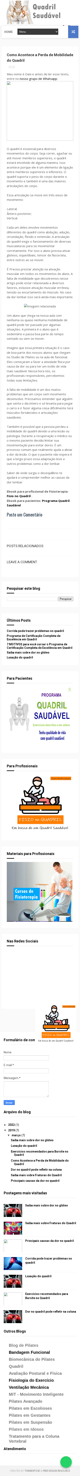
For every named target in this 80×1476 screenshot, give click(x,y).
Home (8, 32)
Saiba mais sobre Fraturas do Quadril (36, 1175)
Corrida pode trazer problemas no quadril (35, 631)
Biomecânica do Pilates (32, 1359)
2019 (11, 1130)
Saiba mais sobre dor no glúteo (28, 652)
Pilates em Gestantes (29, 1415)
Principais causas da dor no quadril (35, 1180)
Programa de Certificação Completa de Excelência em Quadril (34, 637)
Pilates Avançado (25, 1401)
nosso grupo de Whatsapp (38, 79)
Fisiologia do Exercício (31, 1380)
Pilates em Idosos (26, 1429)
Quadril (16, 1366)
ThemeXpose (32, 1471)
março (16, 1135)
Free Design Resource (56, 1471)
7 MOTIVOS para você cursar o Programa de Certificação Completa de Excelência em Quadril (39, 646)
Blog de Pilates (23, 1345)
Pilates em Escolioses (30, 1408)
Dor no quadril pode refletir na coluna (36, 1169)
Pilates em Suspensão (30, 1422)
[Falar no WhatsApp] (66, 1462)
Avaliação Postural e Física (35, 1373)
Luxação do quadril (20, 657)
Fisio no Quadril (19, 496)
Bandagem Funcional (29, 1352)
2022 (11, 1124)
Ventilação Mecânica (29, 1387)
